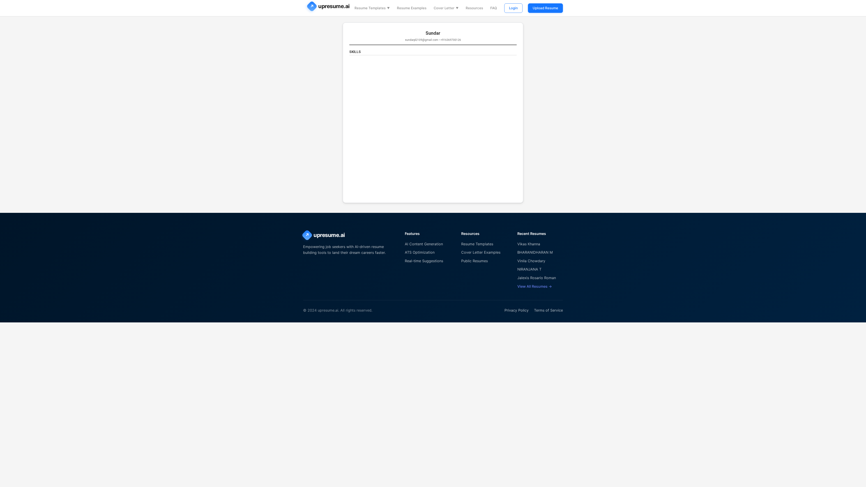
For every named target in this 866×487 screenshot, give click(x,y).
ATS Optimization (420, 252)
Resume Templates (372, 8)
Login (513, 8)
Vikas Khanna (528, 244)
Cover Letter (446, 8)
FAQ (493, 8)
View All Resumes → (534, 286)
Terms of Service (548, 310)
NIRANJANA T (529, 269)
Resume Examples (411, 8)
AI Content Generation (424, 244)
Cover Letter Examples (480, 252)
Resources (474, 8)
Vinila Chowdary (531, 261)
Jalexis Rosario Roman (536, 278)
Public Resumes (474, 261)
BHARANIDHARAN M (535, 252)
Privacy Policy (516, 310)
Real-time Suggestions (424, 261)
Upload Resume (545, 8)
